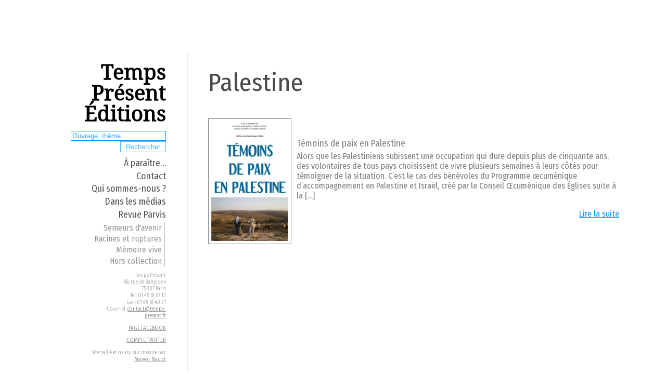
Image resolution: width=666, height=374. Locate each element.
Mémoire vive (139, 250)
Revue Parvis (142, 214)
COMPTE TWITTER (146, 340)
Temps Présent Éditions (125, 93)
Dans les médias (135, 201)
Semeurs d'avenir (133, 228)
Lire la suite (599, 214)
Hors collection (136, 261)
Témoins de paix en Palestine (351, 143)
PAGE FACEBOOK (147, 328)
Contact (151, 176)
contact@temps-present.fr (146, 312)
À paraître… (145, 163)
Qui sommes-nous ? (129, 188)
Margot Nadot (150, 359)
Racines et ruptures (128, 239)
